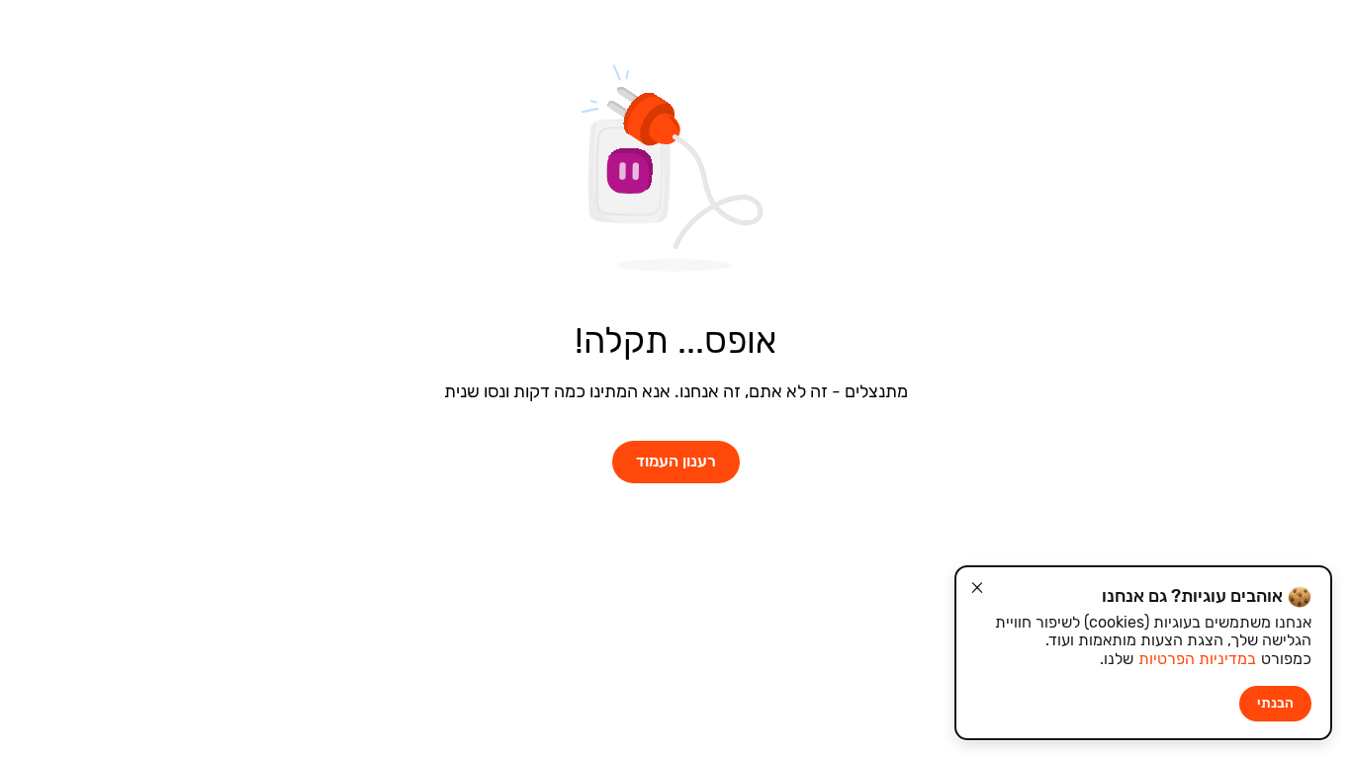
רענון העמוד (676, 461)
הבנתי (1275, 703)
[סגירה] (977, 588)
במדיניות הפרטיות (1197, 658)
